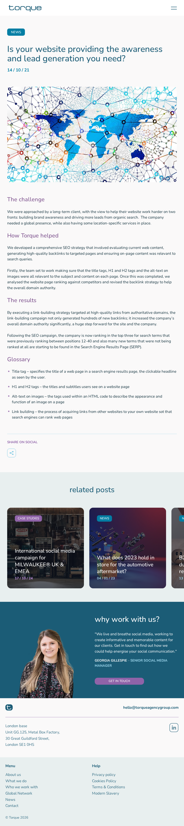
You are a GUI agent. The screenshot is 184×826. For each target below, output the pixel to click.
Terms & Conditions (108, 787)
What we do (15, 781)
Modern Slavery (105, 793)
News (10, 799)
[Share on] (11, 453)
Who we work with (21, 787)
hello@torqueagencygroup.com (151, 707)
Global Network (18, 793)
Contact (11, 805)
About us (13, 774)
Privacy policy (104, 774)
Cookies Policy (104, 781)
